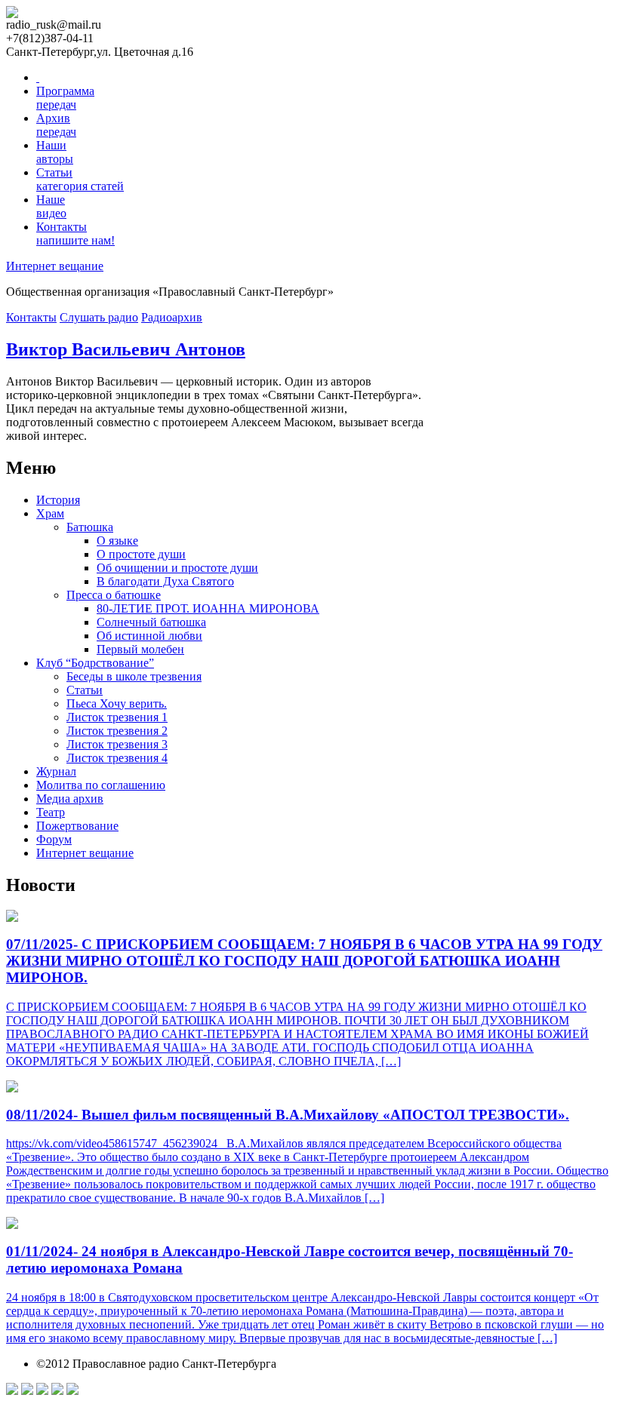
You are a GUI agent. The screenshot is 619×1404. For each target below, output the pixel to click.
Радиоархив (171, 317)
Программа (65, 97)
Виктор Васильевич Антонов (125, 349)
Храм (50, 513)
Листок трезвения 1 (117, 717)
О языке (117, 540)
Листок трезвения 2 (117, 730)
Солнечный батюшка (151, 622)
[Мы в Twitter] (27, 1390)
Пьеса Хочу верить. (116, 703)
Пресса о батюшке (113, 594)
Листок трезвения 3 (117, 744)
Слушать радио (99, 317)
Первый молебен (140, 649)
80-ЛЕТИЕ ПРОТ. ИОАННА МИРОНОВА (208, 608)
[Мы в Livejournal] (57, 1390)
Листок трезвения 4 (117, 757)
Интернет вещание (54, 266)
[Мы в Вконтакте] (42, 1390)
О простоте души (141, 554)
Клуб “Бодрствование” (95, 662)
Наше (51, 206)
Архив (56, 125)
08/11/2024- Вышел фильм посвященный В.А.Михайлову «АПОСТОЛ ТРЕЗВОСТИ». (287, 1115)
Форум (54, 839)
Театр (50, 812)
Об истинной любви (149, 635)
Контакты (75, 233)
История (58, 499)
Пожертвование (77, 825)
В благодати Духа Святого (165, 581)
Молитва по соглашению (100, 785)
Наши (54, 152)
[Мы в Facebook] (12, 1390)
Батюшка (89, 527)
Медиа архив (69, 798)
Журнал (56, 771)
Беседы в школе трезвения (134, 676)
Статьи (80, 179)
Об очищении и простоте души (177, 567)
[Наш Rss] (72, 1390)
